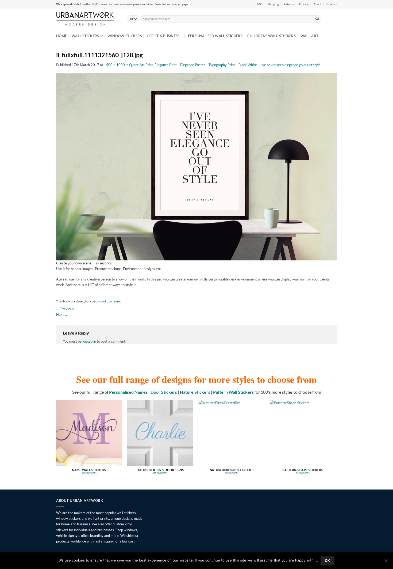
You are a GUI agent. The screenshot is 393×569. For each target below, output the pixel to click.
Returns (289, 4)
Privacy (304, 4)
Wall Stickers (85, 36)
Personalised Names (128, 391)
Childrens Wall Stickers (271, 36)
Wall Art (309, 36)
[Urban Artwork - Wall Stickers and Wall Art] (87, 19)
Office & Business (163, 36)
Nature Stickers (195, 391)
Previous (65, 309)
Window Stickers (124, 36)
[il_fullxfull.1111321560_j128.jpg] (196, 166)
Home (61, 36)
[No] (386, 562)
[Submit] (317, 18)
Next (62, 314)
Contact (331, 4)
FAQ (260, 4)
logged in (89, 341)
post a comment (111, 301)
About (317, 4)
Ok (327, 561)
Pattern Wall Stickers (233, 391)
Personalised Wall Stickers (215, 36)
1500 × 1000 (114, 65)
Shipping (273, 4)
